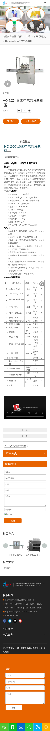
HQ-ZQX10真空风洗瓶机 (15, 445)
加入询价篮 (30, 121)
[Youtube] (20, 621)
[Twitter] (15, 621)
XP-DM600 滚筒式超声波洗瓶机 (33, 555)
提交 (13, 520)
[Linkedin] (10, 621)
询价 (12, 121)
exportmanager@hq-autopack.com (21, 611)
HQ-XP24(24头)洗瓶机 (16, 555)
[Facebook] (4, 621)
